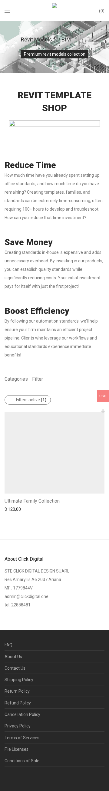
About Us (13, 656)
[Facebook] (6, 777)
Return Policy (17, 691)
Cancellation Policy (22, 714)
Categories (16, 379)
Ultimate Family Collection (32, 501)
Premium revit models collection (54, 54)
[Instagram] (16, 777)
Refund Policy (18, 703)
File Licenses (16, 749)
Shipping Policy (19, 679)
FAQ (8, 644)
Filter (37, 379)
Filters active (31, 399)
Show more (13, 509)
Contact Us (15, 668)
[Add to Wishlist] (101, 500)
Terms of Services (22, 737)
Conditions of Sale (22, 760)
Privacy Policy (18, 726)
